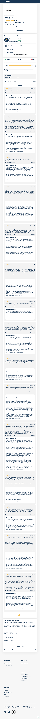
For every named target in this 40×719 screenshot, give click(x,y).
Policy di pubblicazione (27, 706)
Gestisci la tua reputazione (9, 668)
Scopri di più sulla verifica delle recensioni (20, 54)
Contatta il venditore (20, 646)
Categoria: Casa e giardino (9, 640)
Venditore (7, 81)
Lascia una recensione (20, 30)
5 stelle (7, 65)
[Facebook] (4, 649)
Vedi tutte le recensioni (10, 72)
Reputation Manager (25, 674)
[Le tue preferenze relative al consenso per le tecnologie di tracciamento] (38, 717)
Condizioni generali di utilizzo (9, 706)
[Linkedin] (12, 649)
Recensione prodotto (25, 665)
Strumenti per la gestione (25, 676)
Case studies (6, 696)
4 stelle (7, 66)
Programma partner (8, 692)
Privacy (18, 706)
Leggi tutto (30, 627)
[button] (20, 45)
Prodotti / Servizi (13, 81)
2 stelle (7, 69)
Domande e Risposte (25, 668)
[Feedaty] (7, 2)
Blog (5, 694)
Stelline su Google (24, 678)
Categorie (6, 690)
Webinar (5, 698)
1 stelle (7, 70)
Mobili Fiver (10, 17)
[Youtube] (27, 649)
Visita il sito (20, 643)
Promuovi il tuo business (8, 670)
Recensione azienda (24, 663)
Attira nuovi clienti (7, 663)
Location (22, 670)
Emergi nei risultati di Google (9, 665)
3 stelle (7, 68)
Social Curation (23, 680)
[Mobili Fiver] (9, 10)
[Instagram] (35, 649)
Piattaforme (23, 682)
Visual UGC (23, 672)
